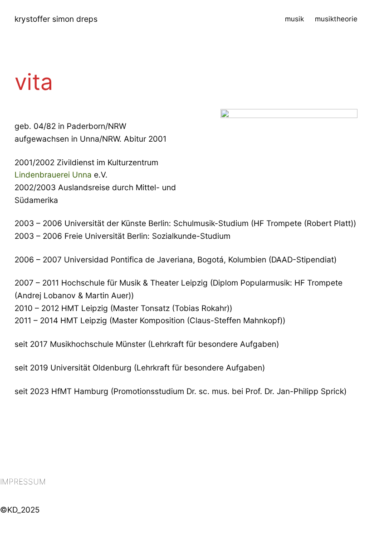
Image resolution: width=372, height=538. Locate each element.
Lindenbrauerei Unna (53, 174)
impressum (23, 481)
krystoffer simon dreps (56, 19)
